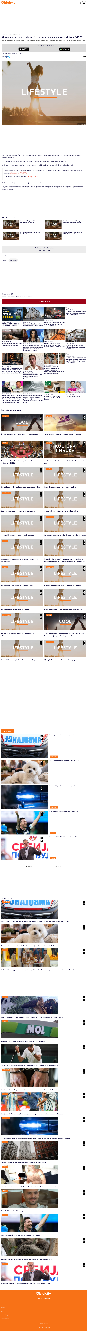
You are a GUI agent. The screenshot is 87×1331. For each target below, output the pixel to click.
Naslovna (4, 34)
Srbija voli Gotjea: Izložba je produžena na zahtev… (29, 221)
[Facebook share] (6, 57)
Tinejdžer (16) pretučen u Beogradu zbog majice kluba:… (65, 786)
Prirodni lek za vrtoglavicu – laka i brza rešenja (18, 660)
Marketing (3, 1307)
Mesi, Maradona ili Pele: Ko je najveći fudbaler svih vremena (20, 1235)
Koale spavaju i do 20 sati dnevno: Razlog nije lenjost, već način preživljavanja (26, 1259)
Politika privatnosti (5, 1318)
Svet (5, 1142)
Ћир (85, 1)
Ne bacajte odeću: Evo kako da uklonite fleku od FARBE (65, 535)
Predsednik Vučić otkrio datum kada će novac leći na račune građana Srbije (25, 1283)
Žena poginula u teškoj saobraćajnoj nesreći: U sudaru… (64, 735)
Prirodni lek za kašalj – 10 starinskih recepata (17, 535)
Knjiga (48, 442)
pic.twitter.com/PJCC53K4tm (19, 173)
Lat (82, 1)
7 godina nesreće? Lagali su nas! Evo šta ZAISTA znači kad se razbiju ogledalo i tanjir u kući (64, 635)
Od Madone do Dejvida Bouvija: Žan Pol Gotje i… (30, 233)
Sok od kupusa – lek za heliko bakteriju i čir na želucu (20, 487)
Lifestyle (10, 34)
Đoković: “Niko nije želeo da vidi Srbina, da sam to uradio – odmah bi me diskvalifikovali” (30, 1065)
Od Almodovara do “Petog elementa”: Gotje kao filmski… (72, 221)
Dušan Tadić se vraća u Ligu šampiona (13, 1211)
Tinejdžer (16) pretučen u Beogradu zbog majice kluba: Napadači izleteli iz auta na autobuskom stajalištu (35, 1138)
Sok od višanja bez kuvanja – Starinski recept (17, 585)
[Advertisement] (43, 19)
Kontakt (2, 1311)
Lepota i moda (16, 34)
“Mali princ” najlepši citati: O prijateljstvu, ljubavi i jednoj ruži (65, 462)
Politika (5, 442)
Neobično (49, 416)
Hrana (48, 468)
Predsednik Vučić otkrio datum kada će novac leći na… (64, 836)
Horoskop (5, 416)
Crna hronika (53, 756)
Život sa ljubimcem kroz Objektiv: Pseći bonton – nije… (64, 760)
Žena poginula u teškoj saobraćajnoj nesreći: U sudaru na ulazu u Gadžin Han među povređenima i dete (35, 921)
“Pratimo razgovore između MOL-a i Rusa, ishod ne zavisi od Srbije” (23, 1041)
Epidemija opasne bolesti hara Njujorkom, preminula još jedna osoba (23, 1162)
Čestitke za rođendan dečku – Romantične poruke (62, 585)
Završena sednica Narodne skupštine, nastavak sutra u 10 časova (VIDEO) (21, 462)
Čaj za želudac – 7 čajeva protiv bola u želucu (61, 511)
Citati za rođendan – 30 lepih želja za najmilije (18, 511)
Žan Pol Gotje (13, 260)
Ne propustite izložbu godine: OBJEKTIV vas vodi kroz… (72, 233)
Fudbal (5, 1094)
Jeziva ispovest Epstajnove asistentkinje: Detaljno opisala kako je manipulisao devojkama (30, 1186)
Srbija (5, 997)
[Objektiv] (8, 3)
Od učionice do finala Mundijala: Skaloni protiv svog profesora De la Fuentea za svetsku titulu (32, 1114)
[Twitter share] (9, 57)
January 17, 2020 (32, 177)
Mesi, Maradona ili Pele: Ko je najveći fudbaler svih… (64, 811)
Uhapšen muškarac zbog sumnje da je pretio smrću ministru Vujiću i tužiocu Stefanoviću (29, 1090)
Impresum (3, 1304)
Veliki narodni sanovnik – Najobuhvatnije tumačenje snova (63, 436)
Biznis (5, 1021)
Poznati (49, 615)
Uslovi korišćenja (4, 1315)
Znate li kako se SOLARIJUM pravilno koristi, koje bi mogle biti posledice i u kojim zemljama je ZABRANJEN (64, 560)
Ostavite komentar (44, 301)
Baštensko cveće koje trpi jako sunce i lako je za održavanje (18, 635)
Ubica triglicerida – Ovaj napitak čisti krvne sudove (63, 609)
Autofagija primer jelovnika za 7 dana (15, 609)
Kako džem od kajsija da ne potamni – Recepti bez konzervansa (19, 560)
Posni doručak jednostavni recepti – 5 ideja (60, 487)
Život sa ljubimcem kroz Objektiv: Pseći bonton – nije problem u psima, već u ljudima (28, 946)
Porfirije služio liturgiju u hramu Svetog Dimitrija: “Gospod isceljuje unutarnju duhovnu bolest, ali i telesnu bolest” (37, 970)
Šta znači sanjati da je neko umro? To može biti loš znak (21, 434)
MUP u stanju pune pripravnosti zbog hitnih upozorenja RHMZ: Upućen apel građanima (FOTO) (32, 1017)
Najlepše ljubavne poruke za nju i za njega (60, 660)
